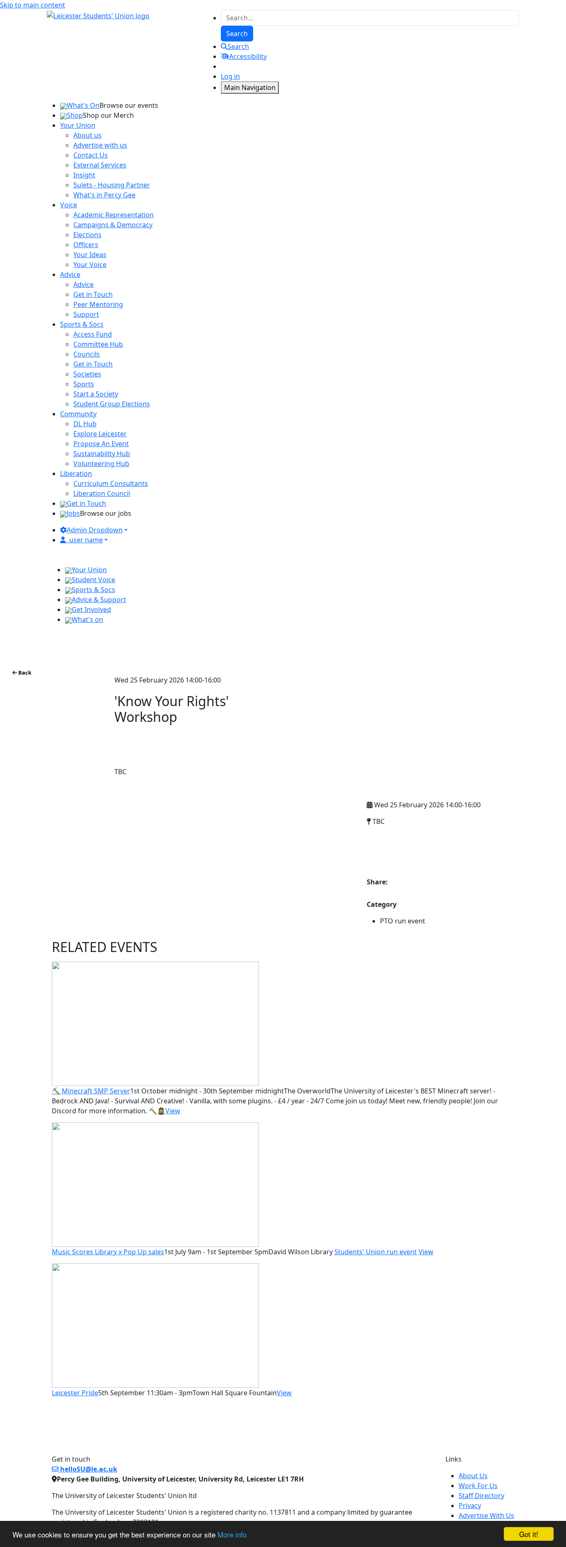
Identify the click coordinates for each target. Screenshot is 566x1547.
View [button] (172, 1110)
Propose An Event (101, 443)
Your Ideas (89, 254)
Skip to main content (32, 5)
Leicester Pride (75, 1392)
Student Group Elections (111, 403)
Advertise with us (100, 145)
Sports (83, 384)
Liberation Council (101, 493)
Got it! (528, 1534)
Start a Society (95, 393)
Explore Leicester (100, 433)
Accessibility (248, 56)
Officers (85, 244)
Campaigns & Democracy (112, 224)
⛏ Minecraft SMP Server (91, 1090)
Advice (83, 284)
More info (232, 1534)
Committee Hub (98, 344)
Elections (87, 234)
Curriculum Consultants (110, 483)
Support (86, 314)
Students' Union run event (375, 1251)
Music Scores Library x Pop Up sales (108, 1251)
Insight (84, 175)
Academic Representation (113, 214)
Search (238, 46)
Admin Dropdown (95, 529)
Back (24, 672)
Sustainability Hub (101, 453)
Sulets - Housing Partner (111, 184)
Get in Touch (93, 294)
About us (87, 135)
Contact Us (90, 155)
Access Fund (92, 334)
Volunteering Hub (101, 463)
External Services (99, 165)
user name (86, 539)
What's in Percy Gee (104, 194)
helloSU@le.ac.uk (87, 1469)
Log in (230, 76)
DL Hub (85, 423)
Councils (86, 354)
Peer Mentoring (98, 304)
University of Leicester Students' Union (437, 839)
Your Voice (89, 264)
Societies (87, 374)
